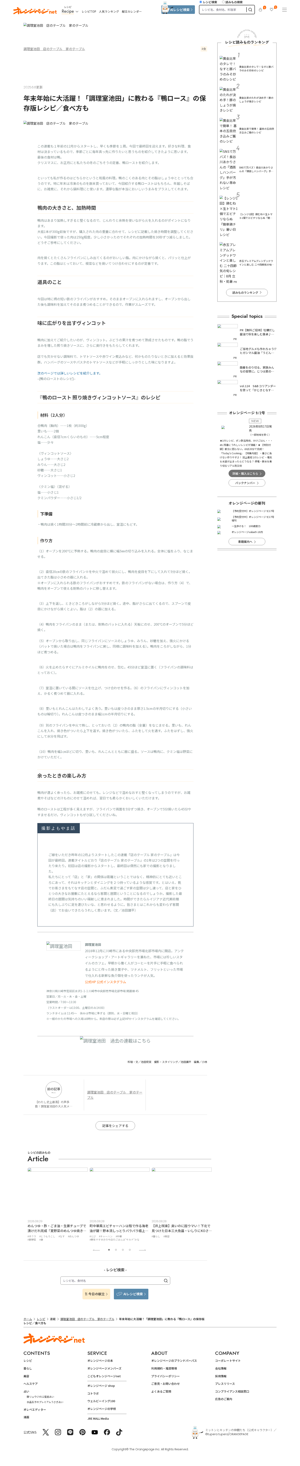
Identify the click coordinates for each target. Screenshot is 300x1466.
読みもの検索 (234, 2)
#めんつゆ (73, 1236)
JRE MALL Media (98, 1418)
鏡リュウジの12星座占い (40, 1396)
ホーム (27, 1319)
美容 (26, 1376)
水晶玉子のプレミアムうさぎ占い (45, 1402)
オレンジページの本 (100, 1361)
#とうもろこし (47, 1236)
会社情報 (221, 1368)
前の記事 (53, 1088)
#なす (62, 1236)
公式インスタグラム (111, 981)
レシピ (41, 1319)
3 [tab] (123, 1250)
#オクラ (32, 1236)
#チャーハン (105, 1236)
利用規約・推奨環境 (164, 1368)
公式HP (90, 981)
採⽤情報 (221, 1376)
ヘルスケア (30, 1384)
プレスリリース (225, 1384)
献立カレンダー (132, 11)
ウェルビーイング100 (101, 1401)
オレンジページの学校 (101, 1409)
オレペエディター (34, 1409)
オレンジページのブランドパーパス (174, 1361)
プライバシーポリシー (165, 1376)
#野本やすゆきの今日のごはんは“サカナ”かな (114, 1239)
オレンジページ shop (101, 1386)
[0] (260, 9)
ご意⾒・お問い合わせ (165, 1384)
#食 (41, 1239)
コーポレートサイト (228, 1361)
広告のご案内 (223, 1399)
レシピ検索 (210, 2)
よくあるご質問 (161, 1391)
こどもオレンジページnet (104, 1376)
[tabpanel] (58, 1205)
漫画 (26, 1417)
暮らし (27, 1368)
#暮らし (156, 1236)
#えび (93, 1236)
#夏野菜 (32, 1239)
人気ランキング (109, 11)
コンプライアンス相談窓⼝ (232, 1391)
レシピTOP (89, 11)
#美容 (166, 1236)
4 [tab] (130, 1250)
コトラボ (93, 1393)
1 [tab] (109, 1250)
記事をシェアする (115, 1125)
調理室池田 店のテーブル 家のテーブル (54, 48)
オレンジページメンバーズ (104, 1368)
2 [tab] (116, 1250)
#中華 (119, 1236)
